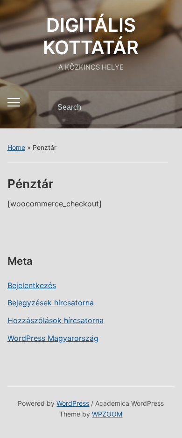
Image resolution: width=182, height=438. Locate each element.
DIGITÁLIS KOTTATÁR (91, 36)
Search (159, 107)
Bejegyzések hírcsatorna (50, 302)
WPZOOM (107, 414)
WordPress (72, 403)
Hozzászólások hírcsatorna (55, 320)
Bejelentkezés (31, 285)
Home (16, 147)
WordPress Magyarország (52, 338)
